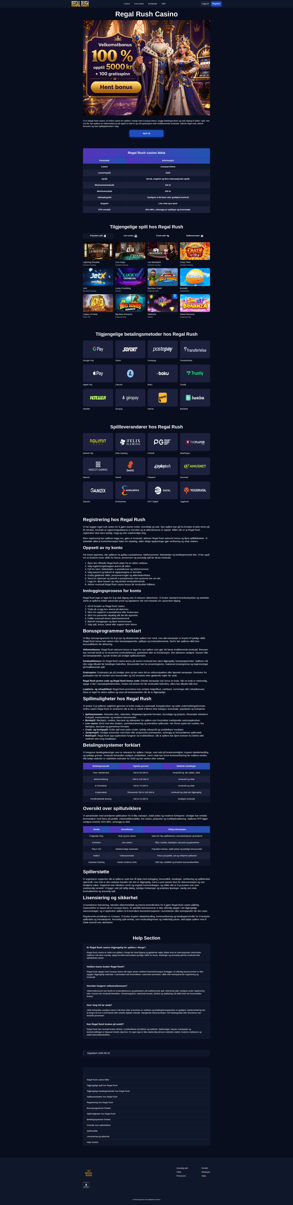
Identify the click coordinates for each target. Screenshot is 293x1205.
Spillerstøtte (92, 1131)
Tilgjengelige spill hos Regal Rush (102, 1085)
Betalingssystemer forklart (98, 1119)
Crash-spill (160, 236)
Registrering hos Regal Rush (100, 1102)
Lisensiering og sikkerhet (98, 1136)
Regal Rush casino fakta (98, 1080)
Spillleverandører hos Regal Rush (102, 1097)
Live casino (129, 236)
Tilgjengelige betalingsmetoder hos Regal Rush (108, 1091)
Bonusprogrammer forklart (99, 1108)
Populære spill (96, 236)
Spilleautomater (193, 236)
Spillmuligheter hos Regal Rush (101, 1114)
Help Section (92, 1142)
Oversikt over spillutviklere (99, 1125)
